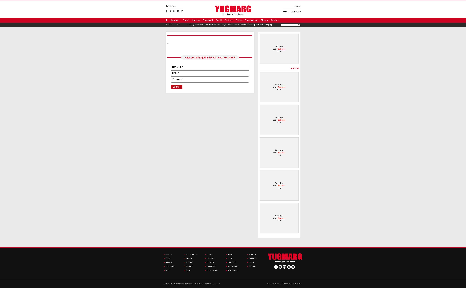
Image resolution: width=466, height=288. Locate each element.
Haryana (196, 20)
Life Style (210, 258)
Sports (239, 20)
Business (229, 20)
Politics (189, 258)
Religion (210, 254)
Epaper (297, 6)
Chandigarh (208, 20)
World (219, 20)
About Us (252, 254)
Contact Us (253, 258)
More (263, 20)
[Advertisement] (279, 49)
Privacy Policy (274, 283)
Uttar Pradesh (212, 270)
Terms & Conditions (292, 283)
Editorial (189, 262)
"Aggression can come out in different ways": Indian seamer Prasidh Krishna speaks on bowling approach (226, 24)
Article (230, 254)
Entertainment (251, 20)
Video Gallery (233, 270)
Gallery (273, 20)
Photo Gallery (233, 266)
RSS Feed (252, 266)
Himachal (210, 262)
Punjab (186, 20)
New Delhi (211, 266)
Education (232, 262)
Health (230, 258)
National (174, 20)
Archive (251, 262)
